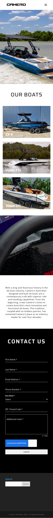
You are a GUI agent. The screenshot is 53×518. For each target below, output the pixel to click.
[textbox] (25, 399)
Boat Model (10, 396)
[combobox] (26, 399)
